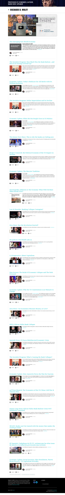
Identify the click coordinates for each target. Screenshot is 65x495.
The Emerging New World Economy (22, 42)
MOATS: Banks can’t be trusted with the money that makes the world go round (32, 427)
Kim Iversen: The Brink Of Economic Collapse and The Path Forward (31, 273)
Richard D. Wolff (19, 9)
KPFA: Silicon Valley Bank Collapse (22, 324)
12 (24, 474)
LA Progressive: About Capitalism (22, 255)
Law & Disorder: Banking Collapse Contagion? (26, 209)
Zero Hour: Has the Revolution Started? (24, 225)
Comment (12, 265)
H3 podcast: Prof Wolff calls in (21, 240)
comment (12, 75)
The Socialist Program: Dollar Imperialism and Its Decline (31, 100)
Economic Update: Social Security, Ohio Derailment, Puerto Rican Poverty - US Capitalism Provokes (31, 460)
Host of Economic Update (32, 25)
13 (26, 474)
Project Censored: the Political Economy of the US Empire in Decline (32, 153)
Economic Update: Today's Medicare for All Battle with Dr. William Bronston (31, 82)
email (14, 490)
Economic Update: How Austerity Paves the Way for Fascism (31, 374)
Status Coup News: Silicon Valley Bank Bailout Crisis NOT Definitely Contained (30, 409)
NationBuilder (54, 490)
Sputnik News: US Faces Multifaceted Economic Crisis (29, 340)
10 (21, 474)
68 (32, 474)
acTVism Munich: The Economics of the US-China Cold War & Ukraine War (32, 391)
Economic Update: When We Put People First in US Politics (31, 118)
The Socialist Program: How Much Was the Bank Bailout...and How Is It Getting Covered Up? (32, 62)
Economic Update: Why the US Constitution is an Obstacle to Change (32, 290)
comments (12, 55)
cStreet (56, 491)
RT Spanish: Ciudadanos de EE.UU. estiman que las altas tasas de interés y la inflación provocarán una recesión (32, 444)
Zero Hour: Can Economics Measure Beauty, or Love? (29, 309)
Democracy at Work (15, 484)
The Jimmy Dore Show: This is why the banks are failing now (32, 137)
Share (18, 55)
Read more (40, 49)
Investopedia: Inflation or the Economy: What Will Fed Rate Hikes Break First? (31, 190)
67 (31, 474)
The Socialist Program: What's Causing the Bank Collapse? (31, 357)
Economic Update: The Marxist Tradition (25, 171)
